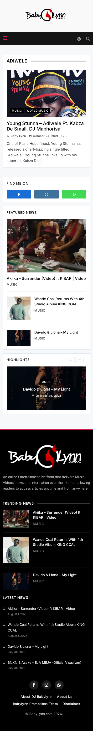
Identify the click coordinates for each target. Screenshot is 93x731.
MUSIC (17, 110)
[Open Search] (88, 39)
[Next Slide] (80, 360)
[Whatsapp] (74, 194)
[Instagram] (46, 194)
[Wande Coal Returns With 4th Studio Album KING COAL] (19, 308)
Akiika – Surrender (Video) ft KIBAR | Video (46, 278)
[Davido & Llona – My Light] (19, 338)
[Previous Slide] (70, 360)
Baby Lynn (18, 136)
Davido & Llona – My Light (56, 332)
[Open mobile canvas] (5, 38)
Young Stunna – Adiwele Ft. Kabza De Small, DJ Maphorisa (45, 126)
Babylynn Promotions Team (35, 704)
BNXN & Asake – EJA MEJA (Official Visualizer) (44, 662)
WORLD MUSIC (37, 110)
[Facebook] (19, 194)
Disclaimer (71, 704)
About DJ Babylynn (36, 696)
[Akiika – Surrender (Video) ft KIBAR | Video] (46, 245)
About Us (64, 696)
